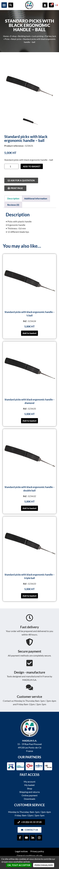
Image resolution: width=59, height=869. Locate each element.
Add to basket (32, 166)
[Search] (10, 5)
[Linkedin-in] (33, 838)
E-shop (13, 36)
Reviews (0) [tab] (13, 204)
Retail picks (16, 39)
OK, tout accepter (18, 865)
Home (6, 36)
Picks (7, 39)
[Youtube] (26, 838)
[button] (4, 5)
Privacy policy (37, 851)
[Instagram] (39, 838)
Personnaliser (44, 865)
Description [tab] (13, 198)
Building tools (24, 36)
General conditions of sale (29, 855)
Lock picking (37, 36)
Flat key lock (50, 36)
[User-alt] (45, 5)
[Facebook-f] (20, 838)
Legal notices (21, 851)
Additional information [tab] (35, 198)
